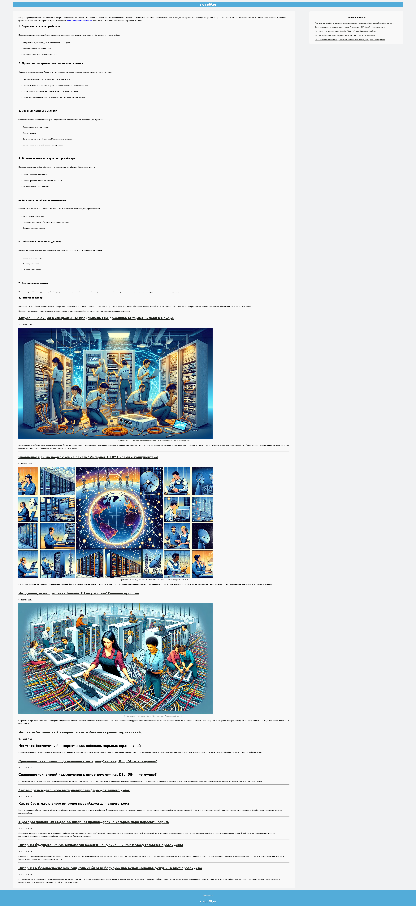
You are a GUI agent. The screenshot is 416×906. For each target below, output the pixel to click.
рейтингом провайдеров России (79, 20)
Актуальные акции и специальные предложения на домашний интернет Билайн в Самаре (354, 23)
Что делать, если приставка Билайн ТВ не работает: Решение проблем (345, 31)
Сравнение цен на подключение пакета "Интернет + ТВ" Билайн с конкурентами (350, 27)
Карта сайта (208, 895)
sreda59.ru (208, 4)
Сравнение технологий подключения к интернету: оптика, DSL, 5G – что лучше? (350, 39)
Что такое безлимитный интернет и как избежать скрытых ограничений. (345, 35)
